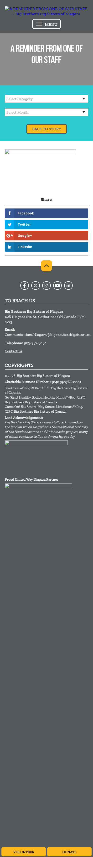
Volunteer (23, 852)
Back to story (46, 129)
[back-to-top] (46, 265)
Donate (69, 852)
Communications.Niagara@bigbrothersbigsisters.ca (48, 334)
